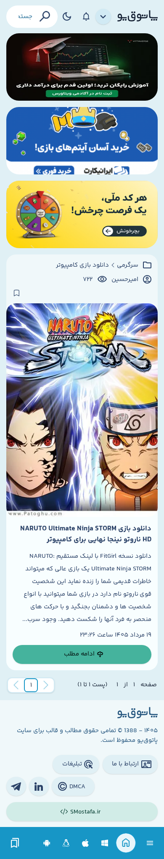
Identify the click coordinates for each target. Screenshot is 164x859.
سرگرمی (127, 265)
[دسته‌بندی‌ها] (103, 17)
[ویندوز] (105, 843)
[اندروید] (47, 843)
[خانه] (126, 843)
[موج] (82, 67)
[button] (31, 685)
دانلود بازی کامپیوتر (82, 265)
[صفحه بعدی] (16, 685)
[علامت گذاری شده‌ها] (15, 843)
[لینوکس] (66, 843)
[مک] (85, 843)
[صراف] (82, 214)
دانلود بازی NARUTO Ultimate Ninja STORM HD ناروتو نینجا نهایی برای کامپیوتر (85, 534)
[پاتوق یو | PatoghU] (137, 16)
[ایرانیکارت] (82, 140)
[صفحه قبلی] (46, 685)
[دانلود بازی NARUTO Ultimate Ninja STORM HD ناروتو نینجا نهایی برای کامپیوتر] (82, 410)
